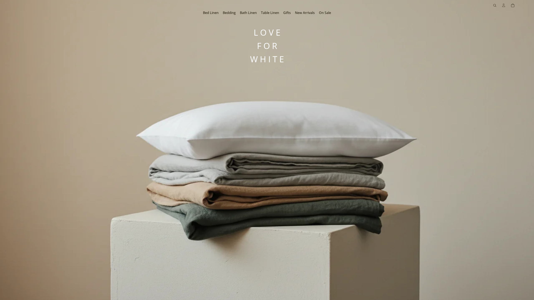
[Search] (494, 5)
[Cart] (512, 5)
